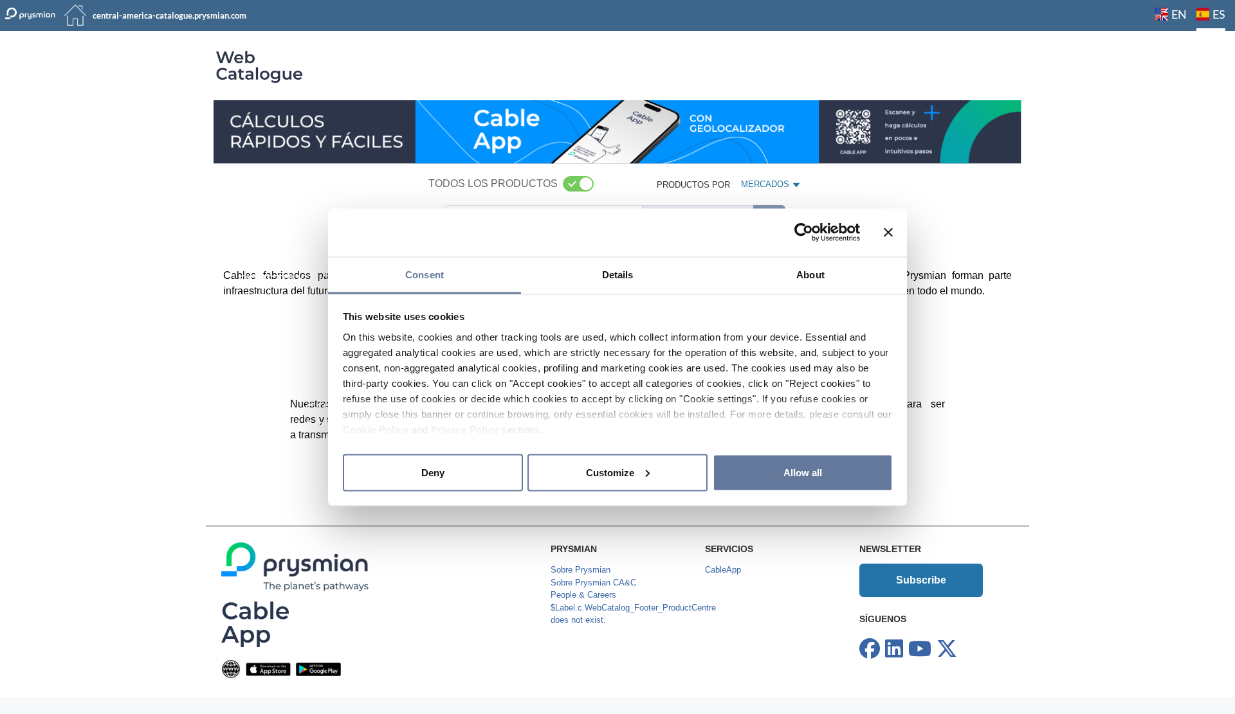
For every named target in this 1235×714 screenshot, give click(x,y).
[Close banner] (888, 232)
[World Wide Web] (231, 669)
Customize (610, 472)
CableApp (723, 570)
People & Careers (583, 595)
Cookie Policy (376, 429)
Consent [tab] (424, 274)
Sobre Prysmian (580, 570)
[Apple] (268, 669)
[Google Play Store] (318, 669)
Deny (432, 472)
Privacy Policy (465, 429)
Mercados (766, 187)
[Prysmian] (617, 131)
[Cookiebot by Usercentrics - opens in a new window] (803, 232)
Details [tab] (618, 274)
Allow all (802, 472)
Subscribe (921, 580)
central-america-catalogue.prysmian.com (169, 15)
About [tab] (810, 274)
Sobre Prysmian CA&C (593, 582)
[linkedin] (894, 649)
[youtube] (919, 649)
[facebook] (869, 649)
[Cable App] (255, 624)
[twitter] (947, 649)
